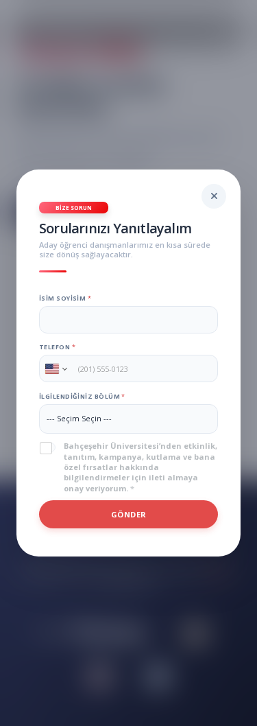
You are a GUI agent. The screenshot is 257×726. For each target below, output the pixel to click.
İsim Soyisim (65, 298)
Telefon (57, 346)
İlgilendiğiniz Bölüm (82, 396)
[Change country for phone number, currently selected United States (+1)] (55, 368)
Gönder (129, 514)
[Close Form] (213, 196)
